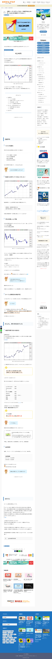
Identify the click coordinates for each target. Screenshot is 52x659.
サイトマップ (26, 655)
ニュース (19, 402)
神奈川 (38, 123)
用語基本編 (41, 82)
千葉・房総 (45, 116)
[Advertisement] (18, 125)
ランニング (41, 64)
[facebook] (41, 35)
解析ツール (41, 80)
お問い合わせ (21, 655)
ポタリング (41, 68)
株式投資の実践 (42, 76)
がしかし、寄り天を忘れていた (14, 105)
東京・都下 (39, 121)
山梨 (44, 118)
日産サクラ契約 (42, 86)
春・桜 (38, 120)
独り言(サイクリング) (42, 96)
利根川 (42, 115)
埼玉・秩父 (39, 118)
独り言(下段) (41, 102)
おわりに (10, 110)
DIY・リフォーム (42, 90)
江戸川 (44, 121)
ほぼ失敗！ (12, 108)
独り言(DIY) (41, 100)
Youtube (39, 111)
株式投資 (40, 74)
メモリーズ (41, 70)
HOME (17, 655)
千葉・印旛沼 (39, 116)
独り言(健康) (41, 94)
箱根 (46, 123)
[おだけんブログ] (8, 2)
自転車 (40, 66)
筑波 (42, 123)
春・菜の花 (43, 120)
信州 (38, 115)
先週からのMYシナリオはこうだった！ (17, 100)
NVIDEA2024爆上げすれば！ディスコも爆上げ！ (21, 433)
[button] (15, 551)
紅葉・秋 (39, 125)
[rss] (27, 654)
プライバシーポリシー (32, 655)
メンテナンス (41, 72)
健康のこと (40, 60)
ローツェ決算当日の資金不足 (15, 103)
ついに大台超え (13, 99)
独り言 (40, 92)
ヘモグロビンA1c (42, 62)
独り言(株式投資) (42, 98)
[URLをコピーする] (21, 551)
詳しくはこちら (43, 31)
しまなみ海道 (44, 111)
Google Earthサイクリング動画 (42, 110)
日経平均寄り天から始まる (15, 107)
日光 (47, 118)
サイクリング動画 (40, 113)
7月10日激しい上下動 (14, 102)
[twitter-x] (43, 35)
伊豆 (46, 113)
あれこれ (40, 84)
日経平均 (10, 97)
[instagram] (45, 35)
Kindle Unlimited (31, 5)
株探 (5, 517)
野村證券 (6, 339)
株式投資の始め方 (42, 78)
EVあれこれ (41, 88)
